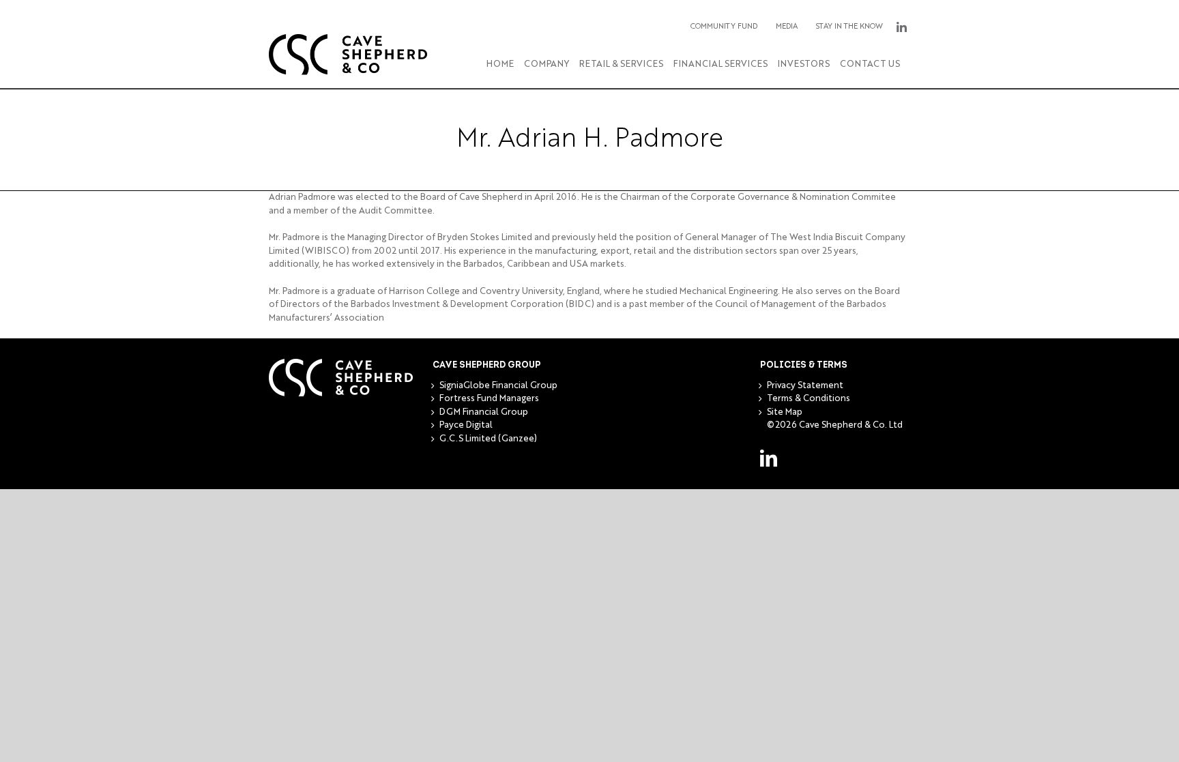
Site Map (784, 412)
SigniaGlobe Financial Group (498, 385)
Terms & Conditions (808, 398)
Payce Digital (466, 425)
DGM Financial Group (483, 412)
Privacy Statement (805, 385)
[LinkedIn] (768, 458)
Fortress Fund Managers (489, 398)
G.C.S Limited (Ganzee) (488, 439)
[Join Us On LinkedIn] (901, 27)
